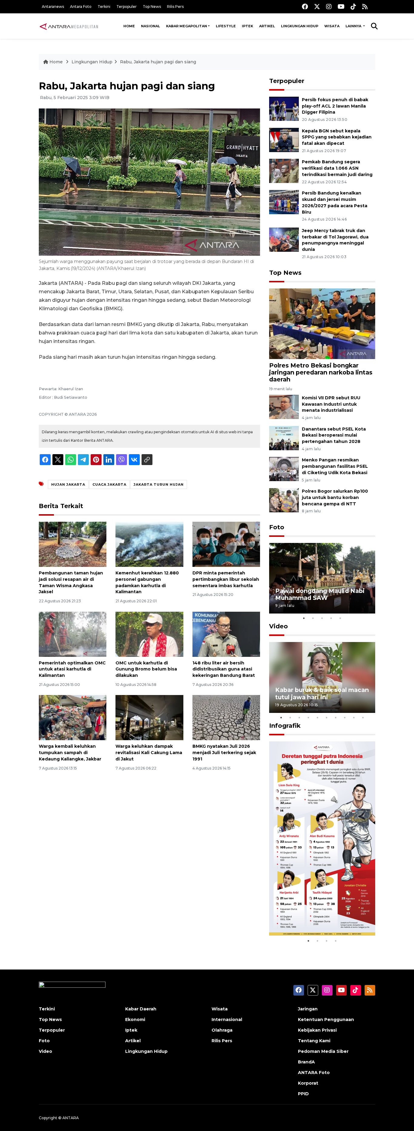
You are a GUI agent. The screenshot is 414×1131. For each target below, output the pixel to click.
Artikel (267, 26)
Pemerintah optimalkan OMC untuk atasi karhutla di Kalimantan (72, 669)
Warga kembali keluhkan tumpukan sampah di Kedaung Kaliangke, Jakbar (70, 752)
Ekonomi (135, 1019)
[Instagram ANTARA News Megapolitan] (329, 6)
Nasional (150, 26)
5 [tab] (340, 618)
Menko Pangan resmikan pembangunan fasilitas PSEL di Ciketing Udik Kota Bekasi (335, 466)
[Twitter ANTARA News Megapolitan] (317, 6)
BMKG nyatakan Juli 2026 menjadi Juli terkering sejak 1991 (224, 752)
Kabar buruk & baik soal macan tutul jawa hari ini (322, 693)
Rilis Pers (175, 6)
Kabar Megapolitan (186, 26)
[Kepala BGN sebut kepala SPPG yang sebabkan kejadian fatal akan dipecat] (284, 139)
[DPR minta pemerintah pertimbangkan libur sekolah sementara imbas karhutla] (226, 544)
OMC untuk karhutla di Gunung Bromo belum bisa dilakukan (146, 669)
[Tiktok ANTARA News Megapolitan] (353, 6)
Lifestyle (226, 26)
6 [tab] (327, 717)
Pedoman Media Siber (323, 1051)
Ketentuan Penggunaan (326, 1019)
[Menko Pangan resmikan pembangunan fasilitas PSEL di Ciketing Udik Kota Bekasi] (284, 469)
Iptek (247, 26)
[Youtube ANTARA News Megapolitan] (341, 6)
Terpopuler (126, 6)
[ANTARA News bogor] (69, 26)
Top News (152, 6)
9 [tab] (354, 717)
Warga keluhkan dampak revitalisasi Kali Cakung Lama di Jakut (148, 752)
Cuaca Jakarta (109, 484)
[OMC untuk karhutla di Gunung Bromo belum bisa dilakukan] (149, 634)
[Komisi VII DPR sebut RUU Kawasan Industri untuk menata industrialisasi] (284, 406)
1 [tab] (304, 618)
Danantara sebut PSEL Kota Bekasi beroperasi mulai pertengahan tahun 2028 (334, 435)
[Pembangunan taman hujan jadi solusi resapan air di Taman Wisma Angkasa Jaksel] (72, 544)
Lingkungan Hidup (299, 26)
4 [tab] (331, 618)
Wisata (331, 26)
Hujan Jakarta (68, 484)
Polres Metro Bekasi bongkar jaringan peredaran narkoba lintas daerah (320, 372)
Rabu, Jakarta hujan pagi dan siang (158, 62)
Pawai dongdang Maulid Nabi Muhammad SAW (320, 594)
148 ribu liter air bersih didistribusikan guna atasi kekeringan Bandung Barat (223, 669)
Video (278, 626)
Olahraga (222, 1030)
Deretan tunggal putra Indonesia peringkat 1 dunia (317, 916)
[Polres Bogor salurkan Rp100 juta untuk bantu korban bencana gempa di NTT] (284, 500)
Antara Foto (81, 6)
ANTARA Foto (314, 1072)
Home (129, 26)
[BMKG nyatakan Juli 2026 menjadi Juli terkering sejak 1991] (226, 717)
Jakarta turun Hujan (159, 484)
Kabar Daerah (140, 1009)
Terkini (104, 6)
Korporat (308, 1083)
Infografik (285, 725)
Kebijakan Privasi (317, 1030)
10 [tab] (363, 717)
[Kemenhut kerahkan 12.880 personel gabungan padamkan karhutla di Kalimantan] (149, 544)
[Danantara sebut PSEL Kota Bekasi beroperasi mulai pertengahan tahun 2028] (284, 438)
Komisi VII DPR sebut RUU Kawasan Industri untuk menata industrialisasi (331, 404)
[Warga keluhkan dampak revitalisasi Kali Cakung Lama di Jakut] (149, 717)
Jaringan (308, 1009)
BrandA (306, 1062)
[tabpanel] (322, 578)
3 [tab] (322, 618)
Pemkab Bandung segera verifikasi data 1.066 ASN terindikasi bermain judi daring (337, 168)
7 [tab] (336, 717)
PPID (303, 1093)
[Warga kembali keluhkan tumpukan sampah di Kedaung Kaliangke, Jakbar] (72, 717)
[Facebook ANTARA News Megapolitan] (305, 6)
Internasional (227, 1019)
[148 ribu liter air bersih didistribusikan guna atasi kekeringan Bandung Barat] (226, 634)
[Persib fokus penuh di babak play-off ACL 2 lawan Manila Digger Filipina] (284, 108)
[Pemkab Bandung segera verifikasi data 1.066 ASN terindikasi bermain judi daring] (284, 171)
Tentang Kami (314, 1040)
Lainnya (354, 26)
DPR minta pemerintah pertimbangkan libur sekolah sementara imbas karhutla (225, 579)
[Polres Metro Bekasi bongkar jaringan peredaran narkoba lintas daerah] (322, 323)
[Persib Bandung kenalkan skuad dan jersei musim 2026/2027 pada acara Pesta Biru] (284, 202)
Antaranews (53, 6)
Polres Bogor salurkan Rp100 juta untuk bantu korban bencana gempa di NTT (335, 497)
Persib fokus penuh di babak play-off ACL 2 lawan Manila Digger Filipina (335, 106)
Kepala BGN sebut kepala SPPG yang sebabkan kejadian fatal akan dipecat (337, 137)
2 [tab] (313, 618)
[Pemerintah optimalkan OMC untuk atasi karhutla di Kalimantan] (72, 634)
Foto (276, 527)
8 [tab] (345, 717)
